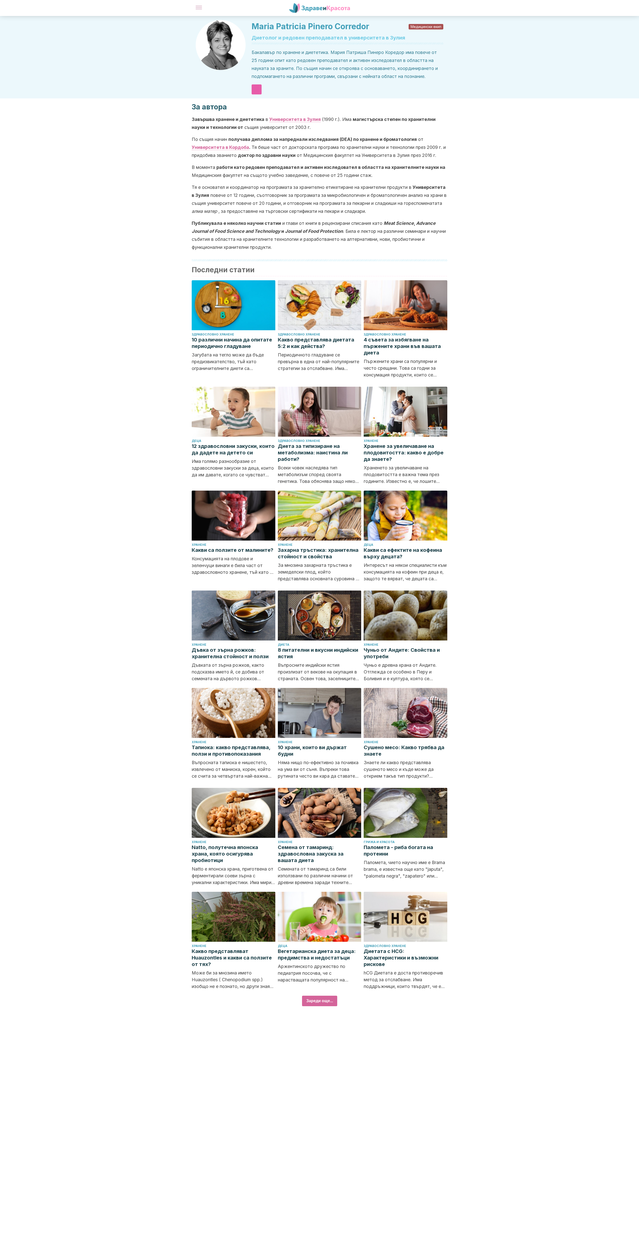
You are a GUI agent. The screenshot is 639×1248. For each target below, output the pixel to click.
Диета (283, 644)
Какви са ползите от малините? (232, 550)
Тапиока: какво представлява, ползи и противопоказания (231, 750)
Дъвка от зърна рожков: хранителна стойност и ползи (230, 653)
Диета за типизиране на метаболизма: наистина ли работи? (313, 452)
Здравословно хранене (213, 334)
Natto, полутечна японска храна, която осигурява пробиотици (225, 853)
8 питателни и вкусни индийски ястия (318, 653)
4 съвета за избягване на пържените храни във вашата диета (402, 346)
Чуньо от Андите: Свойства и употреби (402, 653)
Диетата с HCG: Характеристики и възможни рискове (401, 957)
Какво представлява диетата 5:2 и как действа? (316, 343)
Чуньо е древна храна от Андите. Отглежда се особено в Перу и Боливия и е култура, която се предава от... (400, 672)
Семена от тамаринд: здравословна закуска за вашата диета (310, 853)
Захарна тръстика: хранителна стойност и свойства (318, 553)
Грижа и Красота (379, 842)
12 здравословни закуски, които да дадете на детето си (233, 449)
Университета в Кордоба (220, 147)
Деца (196, 441)
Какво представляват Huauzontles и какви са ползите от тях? (232, 957)
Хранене (371, 441)
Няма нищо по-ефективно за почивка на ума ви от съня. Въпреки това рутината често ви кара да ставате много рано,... (318, 769)
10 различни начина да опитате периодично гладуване (232, 343)
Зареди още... (319, 1001)
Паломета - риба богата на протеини (398, 850)
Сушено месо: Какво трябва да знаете (404, 750)
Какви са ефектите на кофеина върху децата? (403, 553)
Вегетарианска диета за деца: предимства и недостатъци (317, 954)
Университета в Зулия (295, 119)
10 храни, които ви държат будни (312, 750)
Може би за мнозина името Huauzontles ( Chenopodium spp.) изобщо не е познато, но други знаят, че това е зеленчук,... (233, 980)
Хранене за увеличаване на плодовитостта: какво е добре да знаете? (404, 452)
